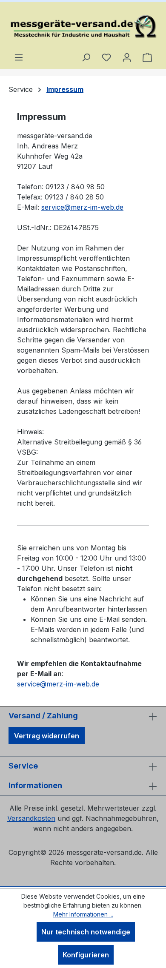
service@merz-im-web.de (82, 207)
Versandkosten (31, 818)
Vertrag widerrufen (46, 736)
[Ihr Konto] (127, 56)
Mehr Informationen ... (83, 914)
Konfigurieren (86, 955)
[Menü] (19, 56)
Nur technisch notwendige (85, 932)
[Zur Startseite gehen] (83, 27)
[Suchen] (86, 56)
